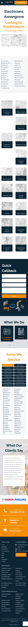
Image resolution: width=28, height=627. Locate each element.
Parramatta (3, 596)
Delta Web (16, 624)
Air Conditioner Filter (20, 585)
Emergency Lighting (6, 574)
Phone (4, 279)
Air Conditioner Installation (5, 586)
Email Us (19, 549)
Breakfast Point (19, 394)
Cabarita (6, 398)
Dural (3, 69)
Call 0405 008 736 (17, 512)
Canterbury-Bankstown (18, 597)
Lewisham (17, 412)
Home (2, 544)
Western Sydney (20, 594)
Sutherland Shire (5, 604)
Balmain (17, 391)
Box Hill (18, 65)
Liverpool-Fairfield (20, 600)
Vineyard (4, 86)
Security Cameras (5, 570)
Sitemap (16, 621)
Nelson (4, 77)
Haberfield (18, 409)
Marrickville (18, 416)
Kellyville (4, 73)
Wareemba (18, 433)
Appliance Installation (6, 578)
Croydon (6, 403)
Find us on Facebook (22, 551)
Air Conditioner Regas (21, 583)
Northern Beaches (5, 608)
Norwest (18, 79)
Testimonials (4, 559)
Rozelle (6, 423)
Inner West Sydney (6, 594)
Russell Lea (18, 423)
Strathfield (6, 427)
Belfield (17, 392)
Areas (2, 553)
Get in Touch (15, 531)
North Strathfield (8, 420)
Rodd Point (18, 422)
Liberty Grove (7, 414)
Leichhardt (6, 412)
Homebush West (19, 411)
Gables (17, 69)
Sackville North (19, 81)
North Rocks (5, 79)
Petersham (18, 420)
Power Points (4, 572)
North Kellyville (19, 77)
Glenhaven (5, 71)
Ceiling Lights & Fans (21, 576)
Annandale (18, 389)
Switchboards (19, 568)
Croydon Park (18, 403)
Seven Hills (5, 84)
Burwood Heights (19, 396)
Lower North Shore (6, 610)
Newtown (17, 418)
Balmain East (7, 392)
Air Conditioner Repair (6, 583)
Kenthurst (18, 73)
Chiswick (17, 400)
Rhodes (6, 422)
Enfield (5, 407)
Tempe (17, 431)
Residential (4, 547)
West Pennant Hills (20, 86)
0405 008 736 (21, 2)
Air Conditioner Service (19, 580)
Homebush (6, 411)
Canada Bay (7, 400)
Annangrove (5, 61)
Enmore (17, 407)
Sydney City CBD (5, 600)
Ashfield (6, 391)
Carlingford (5, 67)
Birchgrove (6, 394)
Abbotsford (7, 389)
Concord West (19, 401)
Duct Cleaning (19, 574)
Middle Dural (19, 75)
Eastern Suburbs (19, 606)
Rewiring (18, 570)
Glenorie (18, 71)
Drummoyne (7, 405)
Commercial (4, 549)
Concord (6, 401)
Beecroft (18, 63)
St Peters (6, 425)
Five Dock (6, 409)
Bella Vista (5, 65)
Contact (3, 561)
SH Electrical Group (13, 620)
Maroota (4, 75)
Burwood (6, 396)
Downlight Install (5, 576)
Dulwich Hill (18, 405)
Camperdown (18, 398)
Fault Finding (19, 572)
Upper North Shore (20, 608)
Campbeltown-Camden (19, 612)
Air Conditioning (5, 551)
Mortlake (6, 418)
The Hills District (5, 602)
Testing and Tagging (6, 568)
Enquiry (4, 288)
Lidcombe (18, 414)
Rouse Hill (5, 81)
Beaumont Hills (6, 63)
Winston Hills (5, 88)
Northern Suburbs (20, 604)
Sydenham (18, 429)
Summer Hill (7, 429)
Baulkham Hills (19, 61)
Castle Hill (18, 67)
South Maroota (19, 84)
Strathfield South (19, 427)
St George (18, 602)
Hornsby (3, 606)
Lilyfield (6, 416)
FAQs (2, 557)
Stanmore (17, 425)
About (2, 555)
